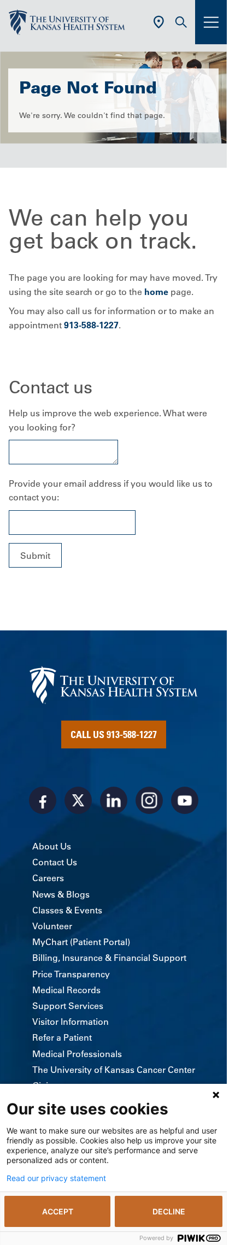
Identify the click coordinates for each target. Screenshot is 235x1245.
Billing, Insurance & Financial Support (109, 957)
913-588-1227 (91, 325)
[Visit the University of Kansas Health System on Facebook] (42, 800)
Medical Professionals (77, 1053)
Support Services (67, 1005)
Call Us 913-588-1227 (113, 734)
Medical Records (66, 989)
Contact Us (54, 862)
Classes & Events (67, 910)
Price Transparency (71, 974)
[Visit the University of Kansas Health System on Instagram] (149, 800)
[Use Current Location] (159, 22)
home (156, 291)
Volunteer (52, 926)
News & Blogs (61, 894)
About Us (51, 846)
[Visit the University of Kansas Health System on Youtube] (184, 800)
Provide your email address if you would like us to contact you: (111, 490)
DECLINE (168, 1211)
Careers (48, 877)
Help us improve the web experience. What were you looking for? (108, 420)
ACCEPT (57, 1211)
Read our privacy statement (56, 1178)
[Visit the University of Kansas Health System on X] (78, 800)
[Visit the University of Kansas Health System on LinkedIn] (113, 800)
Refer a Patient (62, 1037)
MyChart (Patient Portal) (81, 941)
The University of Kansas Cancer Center (113, 1069)
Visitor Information (70, 1021)
